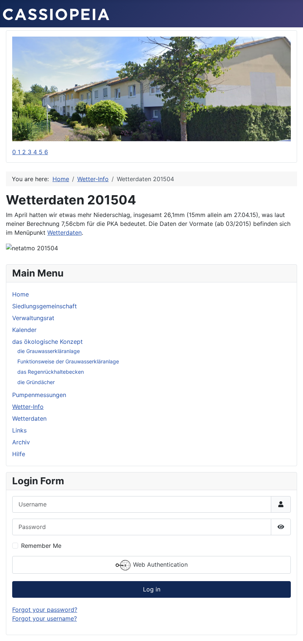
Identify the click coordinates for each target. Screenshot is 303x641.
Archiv (21, 442)
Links (19, 430)
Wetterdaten (29, 418)
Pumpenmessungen (39, 394)
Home (20, 294)
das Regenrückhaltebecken (50, 372)
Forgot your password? (44, 609)
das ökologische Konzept (47, 341)
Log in (151, 589)
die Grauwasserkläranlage (48, 351)
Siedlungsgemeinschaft (44, 306)
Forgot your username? (44, 618)
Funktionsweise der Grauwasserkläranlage (68, 361)
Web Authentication (159, 564)
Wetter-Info (28, 406)
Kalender (24, 329)
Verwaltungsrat (33, 318)
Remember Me (41, 545)
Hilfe (18, 454)
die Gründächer (36, 382)
